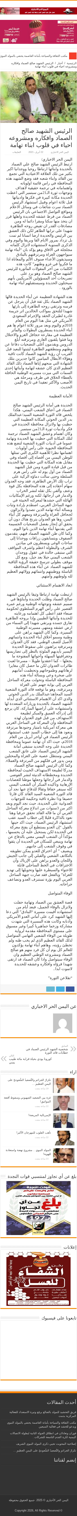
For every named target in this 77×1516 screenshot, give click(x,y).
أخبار (60, 63)
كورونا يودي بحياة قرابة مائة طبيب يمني (30, 1059)
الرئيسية (72, 63)
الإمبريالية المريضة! (39, 1115)
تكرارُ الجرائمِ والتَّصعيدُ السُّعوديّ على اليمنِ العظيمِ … (44, 1450)
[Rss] (45, 1505)
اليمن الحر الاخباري (60, 152)
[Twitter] (41, 1505)
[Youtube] (37, 1505)
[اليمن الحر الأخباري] (38, 10)
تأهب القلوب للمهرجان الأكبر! (33, 1132)
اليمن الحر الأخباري (57, 1500)
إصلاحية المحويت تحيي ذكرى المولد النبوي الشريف (46, 1443)
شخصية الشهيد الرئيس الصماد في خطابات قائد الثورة (47, 1049)
